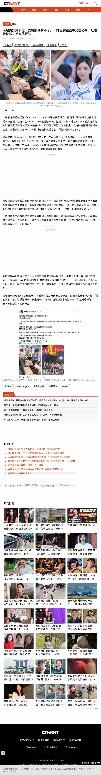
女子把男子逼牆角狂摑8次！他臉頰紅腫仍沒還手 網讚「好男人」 (50, 702)
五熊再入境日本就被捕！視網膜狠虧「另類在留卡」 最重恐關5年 (82, 627)
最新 (23, 9)
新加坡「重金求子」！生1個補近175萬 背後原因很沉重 (18, 677)
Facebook (32, 747)
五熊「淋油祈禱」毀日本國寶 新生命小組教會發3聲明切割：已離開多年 (82, 702)
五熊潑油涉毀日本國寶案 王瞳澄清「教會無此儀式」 (82, 552)
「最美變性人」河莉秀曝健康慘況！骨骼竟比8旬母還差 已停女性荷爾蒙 (18, 526)
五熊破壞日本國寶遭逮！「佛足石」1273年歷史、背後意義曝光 (81, 652)
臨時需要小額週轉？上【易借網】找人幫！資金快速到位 (17, 577)
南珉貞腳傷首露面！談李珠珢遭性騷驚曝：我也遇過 (28, 410)
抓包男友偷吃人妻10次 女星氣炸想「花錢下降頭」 (50, 627)
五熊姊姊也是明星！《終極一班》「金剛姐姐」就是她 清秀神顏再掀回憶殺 (81, 577)
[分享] (3, 753)
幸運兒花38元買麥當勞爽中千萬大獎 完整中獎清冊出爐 (35, 469)
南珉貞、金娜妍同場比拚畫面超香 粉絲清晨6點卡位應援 (31, 405)
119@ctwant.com (66, 485)
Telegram (72, 747)
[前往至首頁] (12, 3)
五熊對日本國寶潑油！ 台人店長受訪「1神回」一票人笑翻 (50, 652)
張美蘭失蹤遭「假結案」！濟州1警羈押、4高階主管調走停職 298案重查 (50, 602)
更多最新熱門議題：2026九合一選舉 (25, 465)
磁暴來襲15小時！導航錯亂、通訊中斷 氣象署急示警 (34, 448)
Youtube (52, 747)
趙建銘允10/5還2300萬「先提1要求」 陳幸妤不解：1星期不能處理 (49, 677)
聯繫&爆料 (43, 740)
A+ (6, 110)
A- (13, 110)
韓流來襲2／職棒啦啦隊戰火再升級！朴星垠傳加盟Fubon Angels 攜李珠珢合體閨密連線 (46, 400)
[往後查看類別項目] (86, 9)
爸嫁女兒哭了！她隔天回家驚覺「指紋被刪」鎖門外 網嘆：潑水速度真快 (81, 677)
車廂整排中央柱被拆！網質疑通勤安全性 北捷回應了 (17, 552)
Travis (63, 44)
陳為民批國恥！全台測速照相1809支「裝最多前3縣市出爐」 (37, 452)
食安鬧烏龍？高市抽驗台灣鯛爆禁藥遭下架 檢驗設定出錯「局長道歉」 (42, 461)
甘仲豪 (11, 38)
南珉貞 (7, 44)
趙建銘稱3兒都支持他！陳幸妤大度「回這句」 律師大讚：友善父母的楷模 (18, 602)
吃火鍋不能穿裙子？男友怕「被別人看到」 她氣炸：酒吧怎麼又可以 (49, 577)
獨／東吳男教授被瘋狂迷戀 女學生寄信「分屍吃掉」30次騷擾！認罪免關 (50, 526)
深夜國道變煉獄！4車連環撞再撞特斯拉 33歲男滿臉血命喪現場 (39, 456)
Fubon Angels (21, 44)
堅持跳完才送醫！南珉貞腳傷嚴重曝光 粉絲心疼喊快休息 (31, 419)
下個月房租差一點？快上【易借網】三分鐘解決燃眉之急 (49, 552)
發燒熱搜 (76, 740)
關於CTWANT (27, 740)
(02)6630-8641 (31, 485)
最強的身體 (38, 44)
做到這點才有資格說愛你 (20, 473)
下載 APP (84, 3)
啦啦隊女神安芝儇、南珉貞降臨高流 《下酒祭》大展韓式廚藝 (33, 414)
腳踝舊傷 (51, 44)
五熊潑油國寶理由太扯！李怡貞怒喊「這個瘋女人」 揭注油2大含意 (19, 702)
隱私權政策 (52, 768)
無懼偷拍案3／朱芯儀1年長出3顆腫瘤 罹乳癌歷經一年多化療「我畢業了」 (18, 652)
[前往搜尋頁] (95, 3)
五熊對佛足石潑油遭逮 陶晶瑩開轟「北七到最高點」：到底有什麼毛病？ (17, 627)
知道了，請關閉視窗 (92, 763)
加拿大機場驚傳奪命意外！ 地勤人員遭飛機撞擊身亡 (81, 602)
